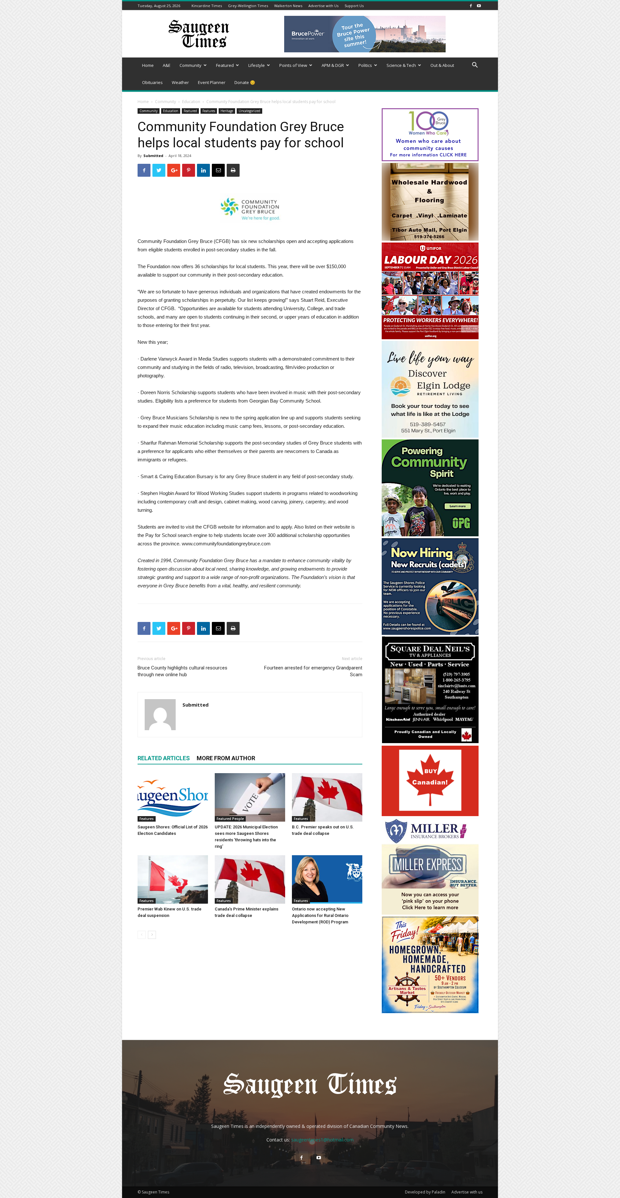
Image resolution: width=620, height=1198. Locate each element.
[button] (474, 66)
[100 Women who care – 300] (430, 159)
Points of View (293, 65)
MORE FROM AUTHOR (226, 758)
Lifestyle (256, 65)
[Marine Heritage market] (430, 1011)
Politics (365, 65)
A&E (166, 65)
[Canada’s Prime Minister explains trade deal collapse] (250, 879)
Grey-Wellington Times (248, 5)
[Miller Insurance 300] (430, 913)
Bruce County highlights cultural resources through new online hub (182, 671)
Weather (180, 82)
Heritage (227, 111)
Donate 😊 (244, 82)
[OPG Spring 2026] (430, 534)
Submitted (153, 155)
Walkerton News (288, 5)
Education (191, 101)
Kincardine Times (206, 5)
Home (148, 65)
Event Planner (211, 82)
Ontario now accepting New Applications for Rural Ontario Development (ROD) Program (320, 915)
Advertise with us (466, 1192)
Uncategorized (249, 111)
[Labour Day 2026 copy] (430, 337)
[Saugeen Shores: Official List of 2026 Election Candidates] (173, 797)
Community (191, 65)
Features (208, 111)
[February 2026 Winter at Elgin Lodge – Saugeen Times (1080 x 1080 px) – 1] (430, 436)
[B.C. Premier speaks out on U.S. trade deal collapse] (327, 797)
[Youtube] (478, 5)
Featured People (230, 818)
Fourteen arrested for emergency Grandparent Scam (313, 671)
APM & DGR (333, 65)
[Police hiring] (430, 633)
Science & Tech (401, 65)
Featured (225, 65)
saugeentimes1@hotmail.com (322, 1140)
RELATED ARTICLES (164, 758)
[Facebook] (470, 5)
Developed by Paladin (425, 1192)
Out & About (442, 65)
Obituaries (152, 82)
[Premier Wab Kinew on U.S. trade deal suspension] (173, 879)
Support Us (354, 5)
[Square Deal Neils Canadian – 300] (430, 742)
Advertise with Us (323, 5)
